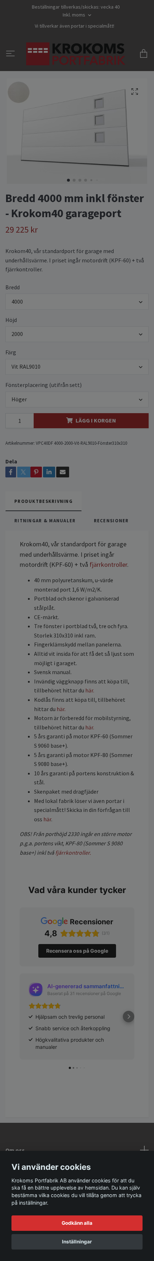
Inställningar (77, 1241)
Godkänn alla (77, 1223)
